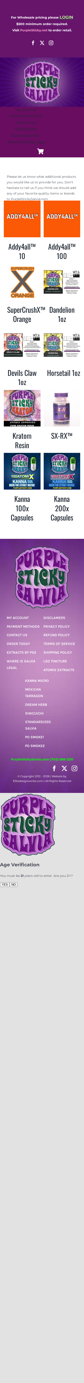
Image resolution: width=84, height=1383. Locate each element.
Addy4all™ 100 (62, 251)
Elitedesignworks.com (28, 781)
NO (13, 884)
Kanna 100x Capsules (22, 507)
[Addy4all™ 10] (22, 203)
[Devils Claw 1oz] (22, 330)
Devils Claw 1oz (22, 377)
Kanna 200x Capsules (62, 507)
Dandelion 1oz (62, 314)
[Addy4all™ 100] (62, 203)
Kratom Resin (22, 440)
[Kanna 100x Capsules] (22, 456)
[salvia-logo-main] (42, 62)
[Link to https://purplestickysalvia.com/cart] (40, 151)
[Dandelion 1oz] (62, 266)
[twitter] (42, 43)
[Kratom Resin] (22, 393)
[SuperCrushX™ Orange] (22, 266)
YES (5, 884)
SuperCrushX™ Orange (26, 314)
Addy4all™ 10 (22, 251)
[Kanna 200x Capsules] (62, 456)
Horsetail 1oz (63, 372)
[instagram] (51, 43)
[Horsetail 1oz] (62, 330)
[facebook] (33, 43)
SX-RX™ (62, 435)
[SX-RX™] (62, 393)
